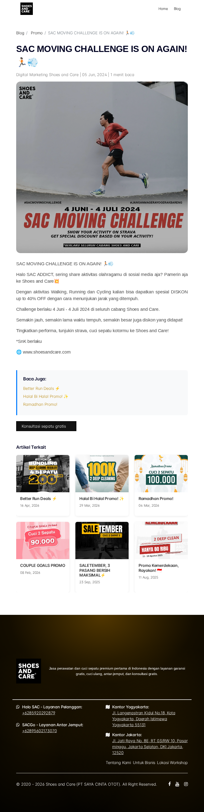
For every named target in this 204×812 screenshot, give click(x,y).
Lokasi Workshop (172, 762)
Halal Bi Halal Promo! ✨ (45, 396)
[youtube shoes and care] (177, 784)
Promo (37, 32)
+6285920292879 (38, 712)
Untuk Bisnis (144, 762)
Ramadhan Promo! (40, 404)
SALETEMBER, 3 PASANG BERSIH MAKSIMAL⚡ (94, 570)
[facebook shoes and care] (169, 784)
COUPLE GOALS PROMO (42, 565)
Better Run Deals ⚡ (41, 388)
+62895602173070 (39, 730)
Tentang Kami (118, 762)
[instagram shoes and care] (186, 784)
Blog (177, 8)
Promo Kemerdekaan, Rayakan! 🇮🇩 (159, 568)
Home (163, 8)
